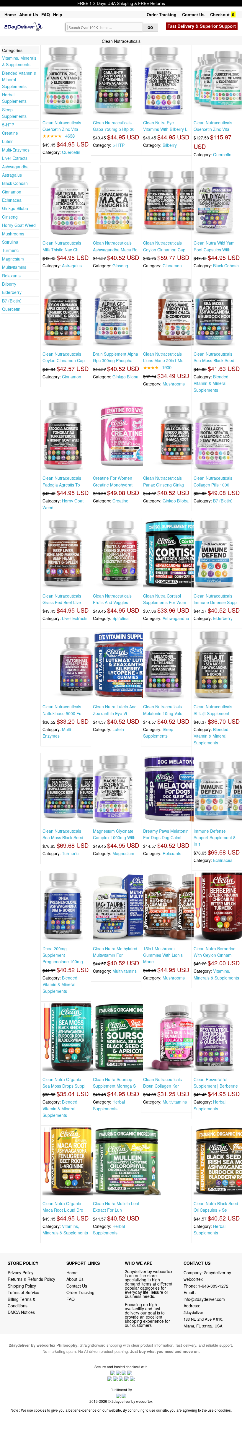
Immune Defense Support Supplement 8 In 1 (215, 837)
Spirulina (10, 242)
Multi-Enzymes (16, 150)
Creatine (10, 133)
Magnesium (13, 259)
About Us (28, 14)
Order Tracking (161, 14)
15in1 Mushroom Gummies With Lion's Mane (163, 955)
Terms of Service (23, 1292)
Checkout (220, 14)
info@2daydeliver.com (204, 1299)
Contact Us (193, 14)
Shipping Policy (22, 1286)
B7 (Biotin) (12, 301)
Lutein (8, 141)
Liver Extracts (14, 158)
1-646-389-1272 (213, 1286)
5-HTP (8, 125)
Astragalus (12, 175)
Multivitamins (14, 267)
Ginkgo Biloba (15, 208)
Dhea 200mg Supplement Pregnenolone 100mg (62, 955)
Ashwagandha (15, 167)
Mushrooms (13, 234)
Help (57, 14)
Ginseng (10, 217)
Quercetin (11, 309)
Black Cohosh (15, 183)
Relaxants (11, 276)
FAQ (45, 14)
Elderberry (12, 292)
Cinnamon (11, 192)
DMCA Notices (21, 1312)
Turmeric (10, 250)
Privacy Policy (20, 1272)
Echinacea (12, 200)
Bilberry (9, 284)
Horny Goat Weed (19, 225)
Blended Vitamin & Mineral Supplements (211, 383)
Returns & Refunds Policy (31, 1279)
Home (10, 14)
